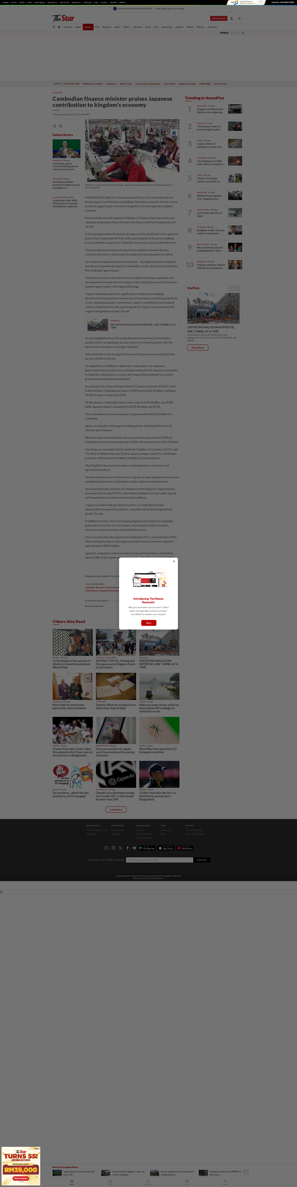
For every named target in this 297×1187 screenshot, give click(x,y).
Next (148, 622)
